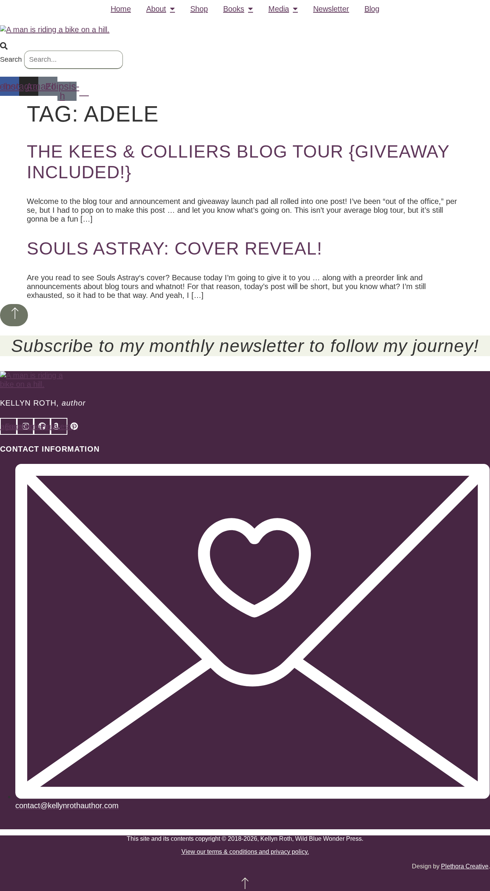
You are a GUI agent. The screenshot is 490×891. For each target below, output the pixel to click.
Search (11, 59)
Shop (199, 9)
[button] (245, 46)
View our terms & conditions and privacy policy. (245, 851)
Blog (371, 9)
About (156, 9)
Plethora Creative (464, 866)
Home (121, 9)
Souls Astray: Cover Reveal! (174, 248)
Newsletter (331, 9)
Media (278, 9)
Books (233, 9)
